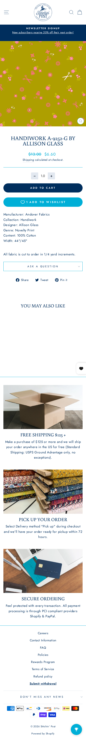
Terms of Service (43, 669)
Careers (43, 633)
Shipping (28, 160)
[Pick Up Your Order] (43, 492)
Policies (43, 655)
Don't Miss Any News (42, 697)
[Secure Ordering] (43, 571)
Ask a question (43, 266)
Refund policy (42, 676)
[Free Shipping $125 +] (43, 407)
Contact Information (43, 640)
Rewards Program (43, 662)
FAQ (43, 648)
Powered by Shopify (42, 733)
